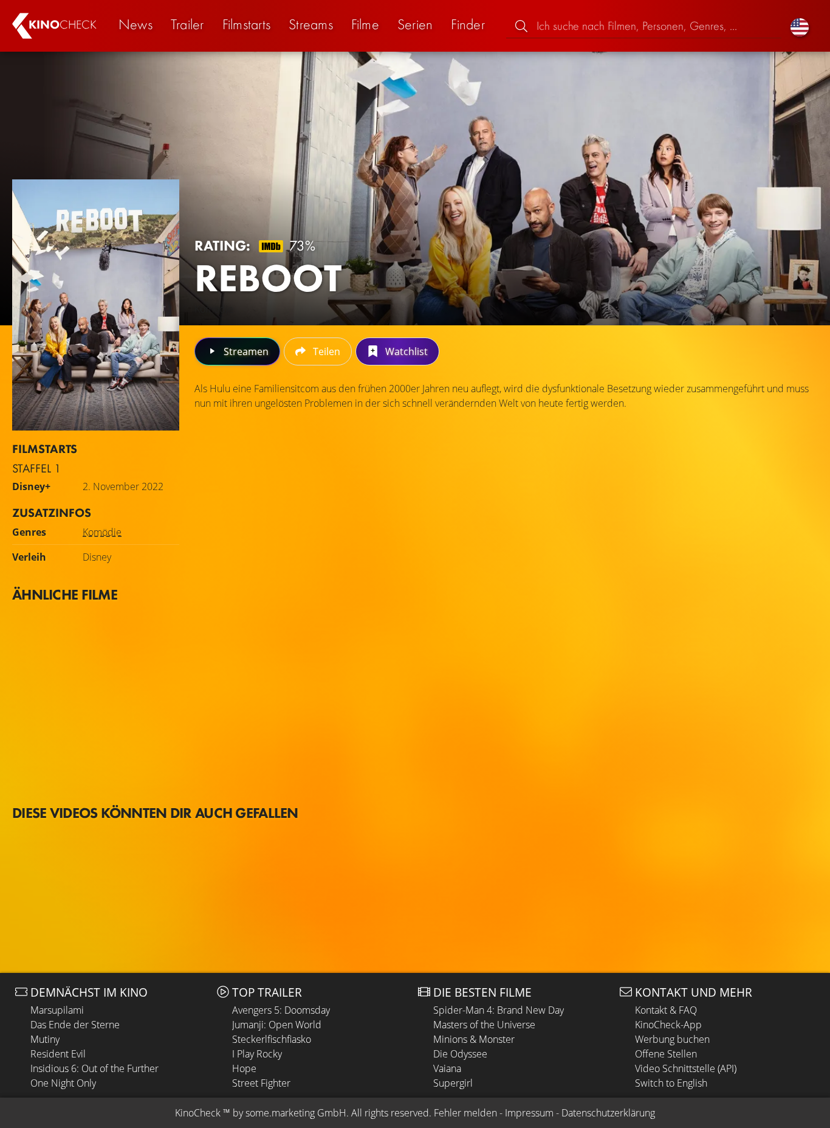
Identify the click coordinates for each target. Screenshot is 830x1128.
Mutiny (45, 1039)
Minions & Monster (474, 1039)
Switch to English (671, 1083)
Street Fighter (261, 1083)
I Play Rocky (257, 1054)
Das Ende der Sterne (75, 1025)
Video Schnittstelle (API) (685, 1068)
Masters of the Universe (484, 1025)
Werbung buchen (672, 1039)
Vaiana (447, 1068)
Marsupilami (57, 1010)
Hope (244, 1068)
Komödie (102, 532)
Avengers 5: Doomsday (281, 1010)
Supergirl (453, 1083)
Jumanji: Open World (276, 1025)
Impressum (529, 1112)
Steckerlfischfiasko (271, 1039)
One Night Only (63, 1083)
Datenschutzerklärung (608, 1112)
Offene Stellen (666, 1054)
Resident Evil (58, 1054)
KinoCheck (198, 1112)
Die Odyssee (460, 1054)
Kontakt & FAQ (666, 1010)
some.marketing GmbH (295, 1112)
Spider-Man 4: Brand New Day (498, 1010)
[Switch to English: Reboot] (799, 26)
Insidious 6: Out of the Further (94, 1068)
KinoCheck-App (668, 1025)
